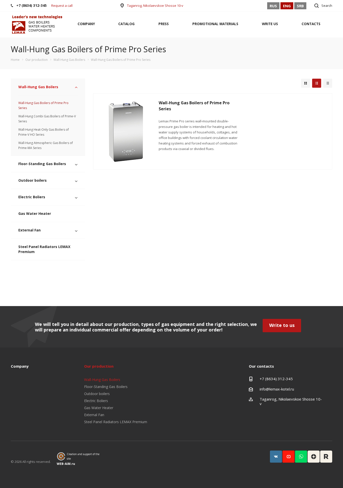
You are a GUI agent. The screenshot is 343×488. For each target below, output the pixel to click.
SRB (300, 5)
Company (20, 366)
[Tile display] (305, 83)
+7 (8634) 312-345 (276, 378)
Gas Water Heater (34, 213)
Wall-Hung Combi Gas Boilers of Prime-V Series (47, 118)
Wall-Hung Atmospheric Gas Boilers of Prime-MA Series (45, 145)
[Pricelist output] (327, 83)
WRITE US (270, 24)
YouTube (288, 457)
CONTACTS (311, 24)
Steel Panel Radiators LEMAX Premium (44, 249)
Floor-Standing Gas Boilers (42, 163)
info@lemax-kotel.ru (277, 389)
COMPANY (86, 24)
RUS (273, 5)
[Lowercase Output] (316, 83)
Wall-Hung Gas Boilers (38, 86)
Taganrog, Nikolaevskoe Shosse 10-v (155, 5)
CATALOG (126, 24)
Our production (98, 366)
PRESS (163, 24)
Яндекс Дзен (314, 457)
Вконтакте (276, 457)
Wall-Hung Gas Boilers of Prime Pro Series (43, 105)
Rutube (326, 457)
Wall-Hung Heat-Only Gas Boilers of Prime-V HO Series (43, 132)
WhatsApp (301, 457)
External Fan (29, 230)
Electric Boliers (31, 196)
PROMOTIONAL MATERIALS (215, 24)
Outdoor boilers (32, 180)
